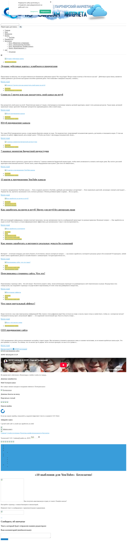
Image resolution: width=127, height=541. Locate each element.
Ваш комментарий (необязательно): (16, 530)
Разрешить (45, 11)
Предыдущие (5, 349)
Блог (6, 32)
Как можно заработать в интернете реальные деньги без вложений (37, 243)
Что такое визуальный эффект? (18, 303)
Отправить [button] (4, 539)
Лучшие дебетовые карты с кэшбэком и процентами (29, 66)
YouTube (11, 37)
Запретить (34, 11)
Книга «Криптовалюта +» (17, 48)
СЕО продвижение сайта (14, 330)
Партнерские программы (13, 239)
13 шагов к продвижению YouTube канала (23, 179)
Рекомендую (9, 39)
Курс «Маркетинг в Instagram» (19, 43)
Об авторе (12, 52)
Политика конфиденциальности (31, 433)
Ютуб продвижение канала (15, 123)
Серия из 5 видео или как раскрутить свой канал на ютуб (32, 94)
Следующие (23, 349)
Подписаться (7, 390)
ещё (6, 50)
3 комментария (7, 309)
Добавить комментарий (10, 72)
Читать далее (5, 82)
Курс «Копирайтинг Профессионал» (21, 46)
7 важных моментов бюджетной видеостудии (25, 151)
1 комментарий (7, 129)
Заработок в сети (10, 203)
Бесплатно (8, 41)
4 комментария (7, 215)
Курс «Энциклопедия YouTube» (19, 44)
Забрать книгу (7, 429)
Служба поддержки (13, 433)
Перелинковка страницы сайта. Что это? (23, 273)
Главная (7, 30)
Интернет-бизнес (10, 62)
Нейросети (8, 34)
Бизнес (7, 35)
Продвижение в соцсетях (13, 90)
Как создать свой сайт (12, 237)
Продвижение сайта (11, 119)
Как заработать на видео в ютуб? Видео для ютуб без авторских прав (38, 209)
